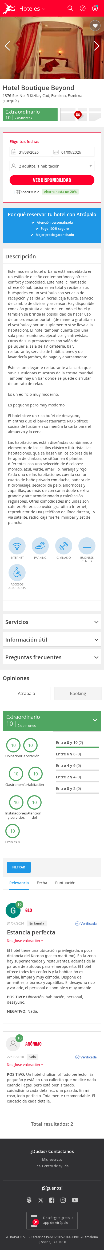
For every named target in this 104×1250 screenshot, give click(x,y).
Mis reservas (52, 1160)
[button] (95, 26)
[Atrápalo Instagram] (64, 1200)
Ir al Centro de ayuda (52, 1166)
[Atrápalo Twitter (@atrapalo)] (41, 1200)
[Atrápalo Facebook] (52, 1200)
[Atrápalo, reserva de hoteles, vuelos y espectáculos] (9, 8)
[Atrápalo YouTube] (75, 1200)
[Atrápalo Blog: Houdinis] (29, 1200)
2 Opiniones (23, 118)
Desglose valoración (24, 940)
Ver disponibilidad (52, 180)
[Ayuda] (82, 8)
